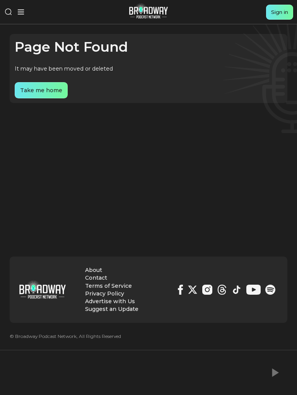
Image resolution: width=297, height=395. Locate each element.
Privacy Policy (104, 293)
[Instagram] (207, 290)
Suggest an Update (111, 309)
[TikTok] (237, 290)
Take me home (41, 90)
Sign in (279, 12)
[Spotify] (270, 290)
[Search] (8, 12)
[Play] (274, 372)
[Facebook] (180, 290)
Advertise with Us (110, 301)
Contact (96, 277)
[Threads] (222, 290)
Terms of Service (108, 285)
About (93, 270)
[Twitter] (193, 290)
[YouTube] (253, 290)
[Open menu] (21, 12)
